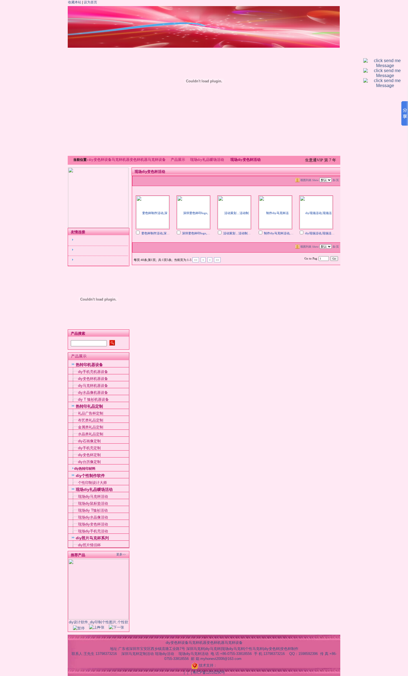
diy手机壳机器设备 (93, 372)
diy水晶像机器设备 (93, 392)
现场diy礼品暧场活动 (207, 159)
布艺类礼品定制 (90, 420)
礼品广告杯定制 (90, 413)
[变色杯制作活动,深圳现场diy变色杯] (152, 212)
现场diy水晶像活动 (93, 517)
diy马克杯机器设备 (93, 385)
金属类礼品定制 (90, 427)
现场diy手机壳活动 (93, 531)
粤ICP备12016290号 (209, 672)
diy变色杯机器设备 (93, 379)
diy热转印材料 (84, 469)
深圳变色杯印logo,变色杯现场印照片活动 (210, 233)
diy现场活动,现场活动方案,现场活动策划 (332, 233)
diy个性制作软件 (90, 475)
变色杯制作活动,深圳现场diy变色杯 (165, 233)
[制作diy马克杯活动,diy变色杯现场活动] (275, 212)
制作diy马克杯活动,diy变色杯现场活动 (290, 233)
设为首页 (90, 2)
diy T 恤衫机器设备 (93, 399)
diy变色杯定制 (89, 455)
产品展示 (178, 159)
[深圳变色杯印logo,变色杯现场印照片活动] (193, 212)
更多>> (121, 554)
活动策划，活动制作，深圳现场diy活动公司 (252, 233)
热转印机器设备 (89, 364)
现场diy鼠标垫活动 (93, 503)
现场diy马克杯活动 (93, 496)
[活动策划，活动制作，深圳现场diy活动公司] (234, 212)
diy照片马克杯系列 (92, 538)
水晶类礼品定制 (90, 434)
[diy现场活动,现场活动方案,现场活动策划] (316, 212)
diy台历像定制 (89, 462)
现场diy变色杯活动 (93, 524)
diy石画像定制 (89, 441)
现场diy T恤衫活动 (93, 510)
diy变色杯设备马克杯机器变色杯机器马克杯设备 (128, 159)
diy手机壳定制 (89, 448)
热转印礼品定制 (89, 406)
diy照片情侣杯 (89, 545)
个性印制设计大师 (92, 483)
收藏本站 (74, 2)
